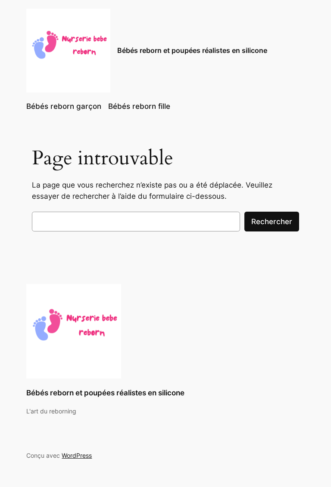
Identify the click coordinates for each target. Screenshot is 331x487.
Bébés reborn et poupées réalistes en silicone (192, 50)
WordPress (77, 455)
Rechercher (271, 221)
